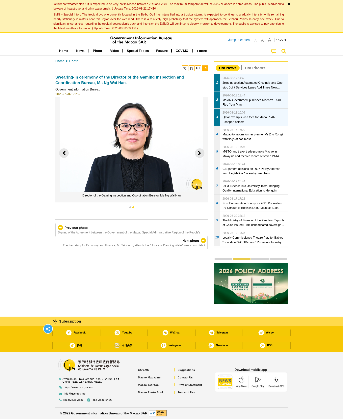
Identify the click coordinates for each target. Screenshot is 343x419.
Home (59, 61)
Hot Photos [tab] (255, 68)
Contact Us (185, 377)
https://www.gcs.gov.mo (78, 387)
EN (205, 68)
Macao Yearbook (149, 384)
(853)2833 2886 (73, 399)
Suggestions (186, 369)
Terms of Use (186, 392)
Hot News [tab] (227, 68)
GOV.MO (143, 369)
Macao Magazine (149, 377)
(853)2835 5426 (102, 399)
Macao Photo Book (151, 392)
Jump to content (239, 40)
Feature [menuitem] (162, 50)
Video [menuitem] (114, 50)
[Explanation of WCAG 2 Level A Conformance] (158, 413)
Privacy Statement (190, 384)
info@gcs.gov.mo (75, 393)
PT (198, 68)
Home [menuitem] (63, 50)
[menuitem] (80, 51)
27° (283, 40)
